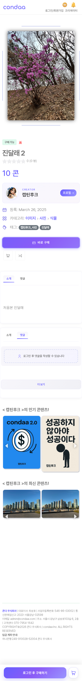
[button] (73, 5)
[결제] (64, 4)
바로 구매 (43, 242)
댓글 (22, 278)
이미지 (31, 218)
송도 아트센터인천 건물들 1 (60, 501)
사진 (42, 218)
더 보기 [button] (41, 384)
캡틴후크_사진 (29, 227)
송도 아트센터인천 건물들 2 (22, 501)
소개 (8, 278)
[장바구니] (73, 672)
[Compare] (20, 255)
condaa (14, 7)
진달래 (45, 227)
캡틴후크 (30, 194)
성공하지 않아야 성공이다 (60, 455)
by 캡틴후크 (11, 462)
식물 (53, 218)
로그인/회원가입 (54, 10)
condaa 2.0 (14, 455)
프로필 (67, 193)
